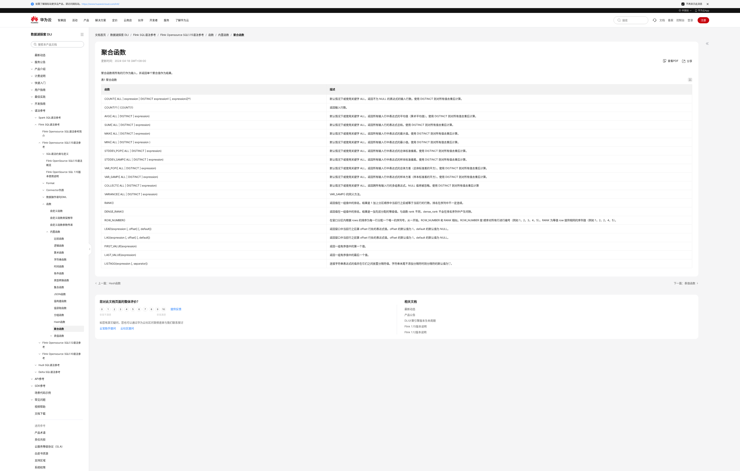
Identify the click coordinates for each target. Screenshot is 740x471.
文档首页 (100, 34)
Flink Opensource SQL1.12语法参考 (61, 344)
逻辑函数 (59, 245)
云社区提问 (127, 328)
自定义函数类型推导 (61, 217)
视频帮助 (40, 406)
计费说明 (40, 75)
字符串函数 (60, 259)
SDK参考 (40, 385)
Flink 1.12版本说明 (415, 332)
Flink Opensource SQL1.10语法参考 (61, 356)
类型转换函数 (61, 280)
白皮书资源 (41, 453)
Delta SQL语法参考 (49, 371)
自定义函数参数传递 (61, 224)
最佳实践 (40, 96)
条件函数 (59, 273)
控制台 (680, 20)
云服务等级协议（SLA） (49, 446)
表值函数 (59, 335)
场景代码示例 (43, 392)
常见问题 (40, 399)
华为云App (703, 10)
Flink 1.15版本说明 (415, 326)
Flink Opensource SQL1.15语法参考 (61, 144)
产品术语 (40, 432)
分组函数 (59, 314)
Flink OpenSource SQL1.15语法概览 (64, 163)
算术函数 (59, 252)
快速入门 (40, 82)
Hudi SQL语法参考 (49, 365)
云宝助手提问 (108, 328)
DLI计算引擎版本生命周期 (420, 320)
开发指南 (40, 103)
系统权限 (40, 467)
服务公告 (40, 62)
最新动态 (40, 55)
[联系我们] (654, 20)
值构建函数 (60, 301)
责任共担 (40, 439)
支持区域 (40, 460)
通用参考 (40, 425)
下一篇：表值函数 (684, 283)
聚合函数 (59, 328)
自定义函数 (56, 210)
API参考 (39, 378)
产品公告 (409, 314)
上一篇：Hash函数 (109, 283)
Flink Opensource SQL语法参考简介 (62, 133)
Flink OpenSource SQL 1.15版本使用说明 (63, 174)
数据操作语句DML (56, 196)
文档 (662, 20)
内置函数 (55, 231)
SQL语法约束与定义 (57, 153)
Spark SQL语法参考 (50, 117)
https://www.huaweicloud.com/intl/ (100, 4)
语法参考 (40, 110)
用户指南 (40, 89)
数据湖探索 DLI (119, 34)
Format (50, 183)
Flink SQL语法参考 (49, 124)
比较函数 (59, 238)
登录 (690, 20)
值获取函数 (60, 308)
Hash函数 (59, 321)
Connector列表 (55, 190)
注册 (703, 20)
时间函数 (59, 266)
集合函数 (59, 287)
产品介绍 (40, 69)
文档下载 (40, 413)
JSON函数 (60, 294)
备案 (670, 20)
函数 (48, 203)
